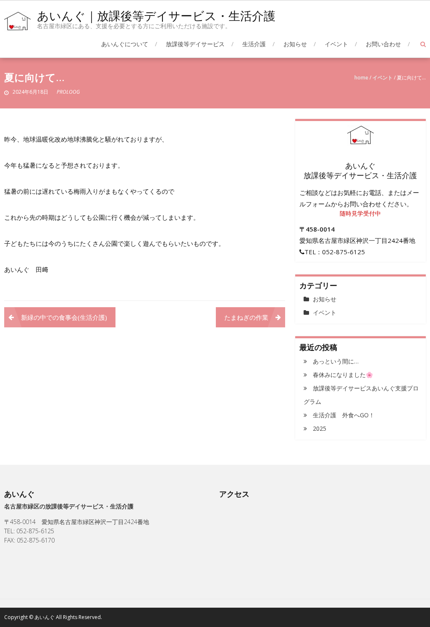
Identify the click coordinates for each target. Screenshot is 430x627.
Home (361, 77)
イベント (336, 44)
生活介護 (254, 44)
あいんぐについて (124, 44)
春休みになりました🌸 (343, 375)
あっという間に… (336, 361)
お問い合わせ (383, 44)
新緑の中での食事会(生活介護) (64, 317)
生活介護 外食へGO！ (344, 415)
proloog (68, 91)
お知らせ (295, 44)
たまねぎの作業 (246, 317)
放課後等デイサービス (195, 44)
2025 (319, 428)
